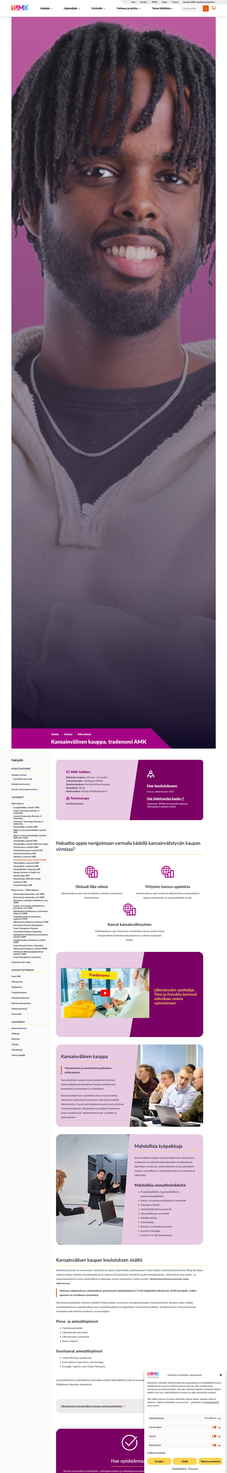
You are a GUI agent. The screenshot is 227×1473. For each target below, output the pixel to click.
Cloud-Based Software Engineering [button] (27, 931)
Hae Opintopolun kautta (164, 798)
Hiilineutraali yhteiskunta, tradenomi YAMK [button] (30, 922)
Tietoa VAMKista (161, 8)
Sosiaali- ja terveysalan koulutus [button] (24, 789)
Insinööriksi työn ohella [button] (22, 779)
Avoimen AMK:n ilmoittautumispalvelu (198, 2)
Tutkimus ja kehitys (127, 8)
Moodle (143, 2)
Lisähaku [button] (15, 1044)
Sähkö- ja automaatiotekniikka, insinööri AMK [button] (29, 831)
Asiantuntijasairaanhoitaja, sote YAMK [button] (28, 894)
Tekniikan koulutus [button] (19, 775)
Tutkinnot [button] (17, 797)
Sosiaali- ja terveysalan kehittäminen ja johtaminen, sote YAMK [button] (28, 907)
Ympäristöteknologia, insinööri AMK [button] (28, 850)
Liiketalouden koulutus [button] (20, 784)
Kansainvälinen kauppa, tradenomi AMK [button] (29, 860)
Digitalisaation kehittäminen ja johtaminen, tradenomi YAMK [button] (30, 912)
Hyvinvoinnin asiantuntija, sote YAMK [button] (28, 897)
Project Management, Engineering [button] (27, 957)
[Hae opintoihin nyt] (213, 9)
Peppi (164, 2)
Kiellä (185, 1461)
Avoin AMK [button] (16, 976)
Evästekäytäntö (211, 1402)
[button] (220, 1374)
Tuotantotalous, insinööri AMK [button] (25, 847)
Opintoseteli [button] (16, 1014)
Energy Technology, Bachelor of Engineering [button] (26, 811)
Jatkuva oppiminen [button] (22, 970)
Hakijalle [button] (17, 760)
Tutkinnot (68, 734)
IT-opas (175, 2)
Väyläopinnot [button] (16, 987)
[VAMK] (19, 8)
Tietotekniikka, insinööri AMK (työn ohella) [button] (30, 844)
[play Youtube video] (105, 993)
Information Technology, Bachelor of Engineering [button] (28, 822)
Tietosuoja (193, 1468)
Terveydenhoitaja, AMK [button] (22, 885)
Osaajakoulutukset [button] (19, 992)
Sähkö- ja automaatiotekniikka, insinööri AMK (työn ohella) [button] (29, 836)
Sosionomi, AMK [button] (20, 882)
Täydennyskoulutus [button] (19, 1008)
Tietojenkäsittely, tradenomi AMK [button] (26, 869)
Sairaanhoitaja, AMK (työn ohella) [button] (26, 878)
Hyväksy (159, 1461)
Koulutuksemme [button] (21, 768)
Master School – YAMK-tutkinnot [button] (25, 890)
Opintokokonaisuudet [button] (20, 998)
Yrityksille (96, 8)
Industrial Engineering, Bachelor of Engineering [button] (27, 817)
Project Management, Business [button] (25, 928)
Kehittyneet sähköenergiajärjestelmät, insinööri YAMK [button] (28, 952)
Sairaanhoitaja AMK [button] (21, 875)
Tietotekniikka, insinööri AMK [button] (25, 841)
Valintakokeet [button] (16, 1050)
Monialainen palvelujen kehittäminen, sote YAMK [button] (30, 901)
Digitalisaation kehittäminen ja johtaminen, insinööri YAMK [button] (30, 935)
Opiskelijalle (70, 8)
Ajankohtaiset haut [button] (19, 1028)
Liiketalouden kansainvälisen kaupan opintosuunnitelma (91, 1406)
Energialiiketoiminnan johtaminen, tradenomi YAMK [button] (27, 917)
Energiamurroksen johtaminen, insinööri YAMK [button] (29, 941)
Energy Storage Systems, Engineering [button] (28, 945)
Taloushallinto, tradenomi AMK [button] (26, 866)
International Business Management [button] (28, 925)
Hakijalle (45, 8)
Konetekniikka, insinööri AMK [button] (25, 827)
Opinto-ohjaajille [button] (18, 1055)
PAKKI (154, 2)
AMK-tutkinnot (84, 734)
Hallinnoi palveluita (156, 1452)
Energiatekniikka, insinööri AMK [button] (26, 807)
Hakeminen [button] (18, 1021)
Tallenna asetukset (210, 1461)
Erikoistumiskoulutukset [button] (21, 1003)
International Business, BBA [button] (24, 853)
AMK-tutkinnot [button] (17, 803)
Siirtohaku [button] (15, 1039)
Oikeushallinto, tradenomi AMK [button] (26, 863)
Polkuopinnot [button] (17, 982)
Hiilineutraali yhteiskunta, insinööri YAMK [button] (30, 948)
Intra (133, 2)
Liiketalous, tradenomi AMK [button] (24, 856)
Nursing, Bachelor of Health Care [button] (26, 872)
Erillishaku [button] (15, 1033)
